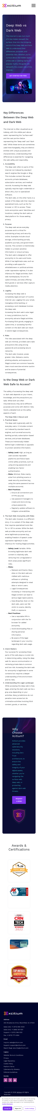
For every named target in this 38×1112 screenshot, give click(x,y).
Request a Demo (19, 800)
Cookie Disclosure (7, 1104)
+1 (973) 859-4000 (18, 1027)
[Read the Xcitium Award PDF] (19, 944)
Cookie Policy (8, 1063)
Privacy (6, 1058)
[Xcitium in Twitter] (10, 1080)
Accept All (7, 1108)
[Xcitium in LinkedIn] (5, 1080)
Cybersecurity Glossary (12, 1069)
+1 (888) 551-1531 (17, 1029)
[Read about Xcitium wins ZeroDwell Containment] (19, 974)
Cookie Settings (29, 1108)
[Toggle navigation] (34, 5)
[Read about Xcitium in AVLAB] (19, 869)
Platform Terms (9, 1066)
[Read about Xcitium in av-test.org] (19, 892)
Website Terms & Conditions (13, 1055)
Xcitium (19, 1092)
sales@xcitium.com (16, 1042)
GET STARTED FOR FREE (18, 76)
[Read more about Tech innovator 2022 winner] (19, 922)
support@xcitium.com (18, 1045)
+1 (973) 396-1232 (16, 1032)
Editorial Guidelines (10, 1072)
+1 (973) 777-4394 (13, 1035)
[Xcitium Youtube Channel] (15, 1080)
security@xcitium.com (20, 1048)
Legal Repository (9, 1061)
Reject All (18, 1108)
